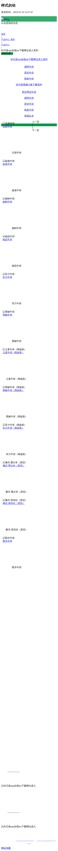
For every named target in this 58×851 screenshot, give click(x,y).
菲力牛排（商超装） (13, 428)
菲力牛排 (7, 277)
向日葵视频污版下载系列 (29, 84)
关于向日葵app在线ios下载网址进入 (6, 579)
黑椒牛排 (7, 315)
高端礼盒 (29, 116)
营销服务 (6, 695)
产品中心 (6, 612)
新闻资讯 (6, 675)
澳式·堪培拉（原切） (14, 503)
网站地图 (6, 848)
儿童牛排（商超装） (13, 352)
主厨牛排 (7, 126)
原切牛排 (29, 72)
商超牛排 (29, 78)
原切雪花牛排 (29, 92)
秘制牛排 (7, 201)
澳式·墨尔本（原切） (14, 465)
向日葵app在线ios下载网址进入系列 (29, 59)
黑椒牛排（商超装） (13, 390)
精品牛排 (7, 239)
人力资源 (6, 724)
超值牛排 (7, 164)
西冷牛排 (7, 541)
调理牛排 (29, 66)
